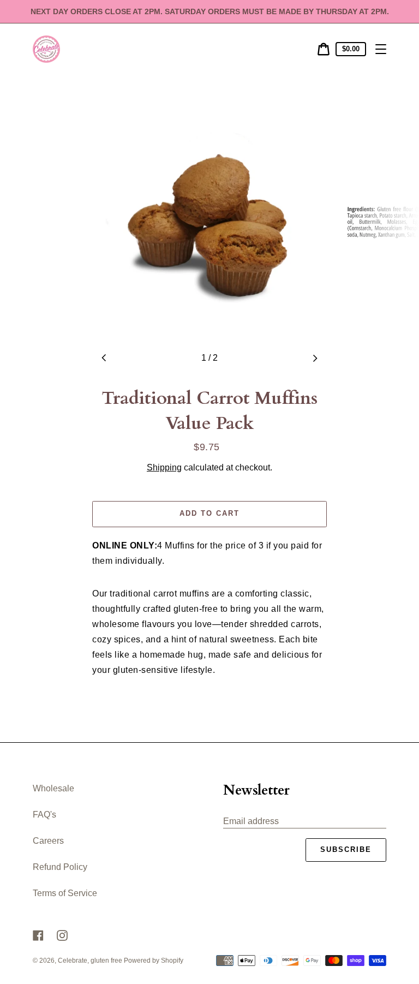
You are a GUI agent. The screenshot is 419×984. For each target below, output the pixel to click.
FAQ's (44, 814)
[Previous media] (104, 358)
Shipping (164, 467)
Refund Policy (60, 867)
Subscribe (346, 849)
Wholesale (53, 788)
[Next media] (315, 358)
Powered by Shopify (153, 960)
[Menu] (381, 49)
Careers (48, 840)
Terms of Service (65, 893)
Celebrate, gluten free (91, 960)
